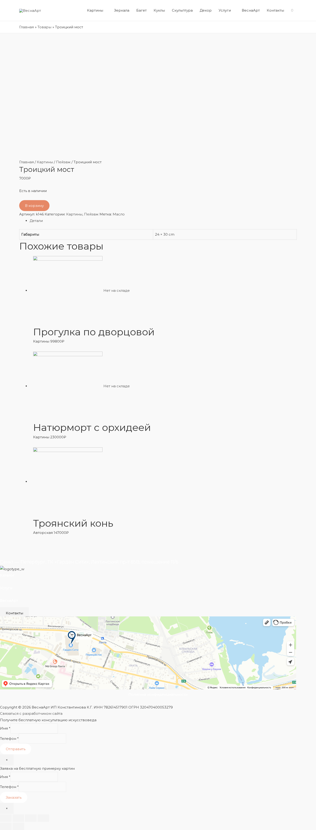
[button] (14, 613)
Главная (26, 162)
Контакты (275, 10)
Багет (141, 10)
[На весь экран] (31, 818)
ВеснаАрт (251, 10)
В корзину (34, 205)
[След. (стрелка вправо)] (18, 826)
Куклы (159, 10)
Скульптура (182, 10)
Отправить (15, 749)
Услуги (225, 10)
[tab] (163, 221)
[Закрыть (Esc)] (6, 818)
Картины (95, 10)
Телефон (9, 738)
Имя (5, 728)
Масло (119, 214)
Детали (36, 220)
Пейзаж (63, 162)
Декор (206, 10)
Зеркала (121, 10)
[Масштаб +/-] (43, 818)
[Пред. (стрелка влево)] (6, 826)
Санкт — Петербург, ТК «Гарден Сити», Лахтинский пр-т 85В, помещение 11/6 (89, 562)
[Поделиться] (18, 818)
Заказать (14, 797)
